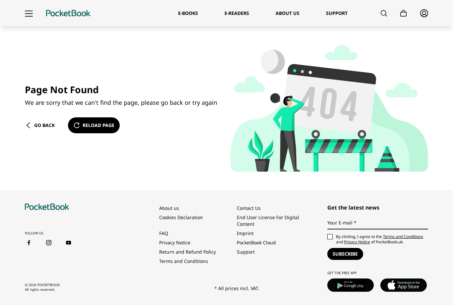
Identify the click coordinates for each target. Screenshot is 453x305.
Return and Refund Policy (187, 252)
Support (246, 252)
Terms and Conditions (183, 261)
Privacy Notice (174, 242)
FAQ (163, 233)
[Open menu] (29, 13)
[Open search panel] (384, 13)
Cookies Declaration (181, 217)
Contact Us (249, 208)
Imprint (245, 233)
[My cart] (403, 13)
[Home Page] (68, 13)
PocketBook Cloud (256, 242)
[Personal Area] (424, 13)
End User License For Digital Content (268, 220)
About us (169, 208)
